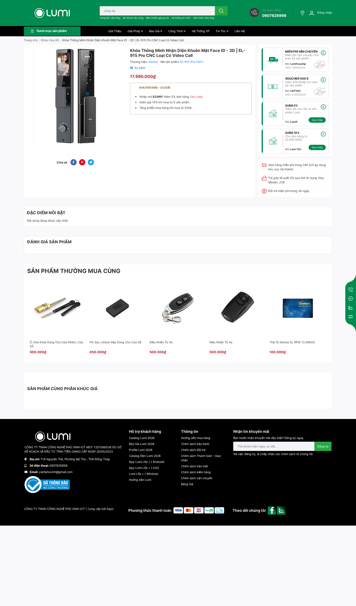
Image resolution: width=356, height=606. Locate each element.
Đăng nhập (324, 12)
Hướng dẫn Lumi (140, 479)
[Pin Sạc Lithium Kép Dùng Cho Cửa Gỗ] (117, 308)
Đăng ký (323, 446)
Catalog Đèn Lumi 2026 (145, 456)
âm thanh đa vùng (133, 17)
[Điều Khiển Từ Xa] (177, 308)
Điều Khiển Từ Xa (161, 342)
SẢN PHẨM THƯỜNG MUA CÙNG (73, 270)
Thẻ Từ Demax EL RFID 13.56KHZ (292, 342)
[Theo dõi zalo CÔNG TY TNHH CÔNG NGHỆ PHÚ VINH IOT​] (281, 510)
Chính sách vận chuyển (196, 478)
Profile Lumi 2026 (140, 450)
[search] (221, 10)
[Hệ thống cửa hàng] (303, 13)
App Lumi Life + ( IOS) (144, 468)
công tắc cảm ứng (110, 17)
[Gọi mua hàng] (350, 289)
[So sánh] (350, 316)
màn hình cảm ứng (203, 17)
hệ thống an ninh (181, 17)
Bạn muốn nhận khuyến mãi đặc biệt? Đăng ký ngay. (268, 438)
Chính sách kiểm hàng (196, 472)
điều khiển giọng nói (157, 17)
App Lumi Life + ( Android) (146, 462)
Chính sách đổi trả (193, 450)
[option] (75, 97)
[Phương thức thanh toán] (198, 510)
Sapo (110, 509)
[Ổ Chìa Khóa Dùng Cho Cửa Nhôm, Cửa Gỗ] (57, 308)
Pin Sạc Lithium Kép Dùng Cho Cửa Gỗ (115, 342)
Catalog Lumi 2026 (142, 438)
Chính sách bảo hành (195, 444)
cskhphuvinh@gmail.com (56, 472)
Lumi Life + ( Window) (143, 473)
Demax (154, 62)
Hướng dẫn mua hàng (195, 438)
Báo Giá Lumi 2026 (141, 444)
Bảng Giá (187, 484)
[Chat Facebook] (350, 298)
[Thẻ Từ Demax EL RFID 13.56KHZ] (297, 308)
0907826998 (274, 15)
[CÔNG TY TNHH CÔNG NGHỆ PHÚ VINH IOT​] (52, 13)
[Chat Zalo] (350, 307)
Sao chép (196, 96)
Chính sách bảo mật (194, 466)
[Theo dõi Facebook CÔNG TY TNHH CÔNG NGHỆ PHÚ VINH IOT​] (272, 510)
